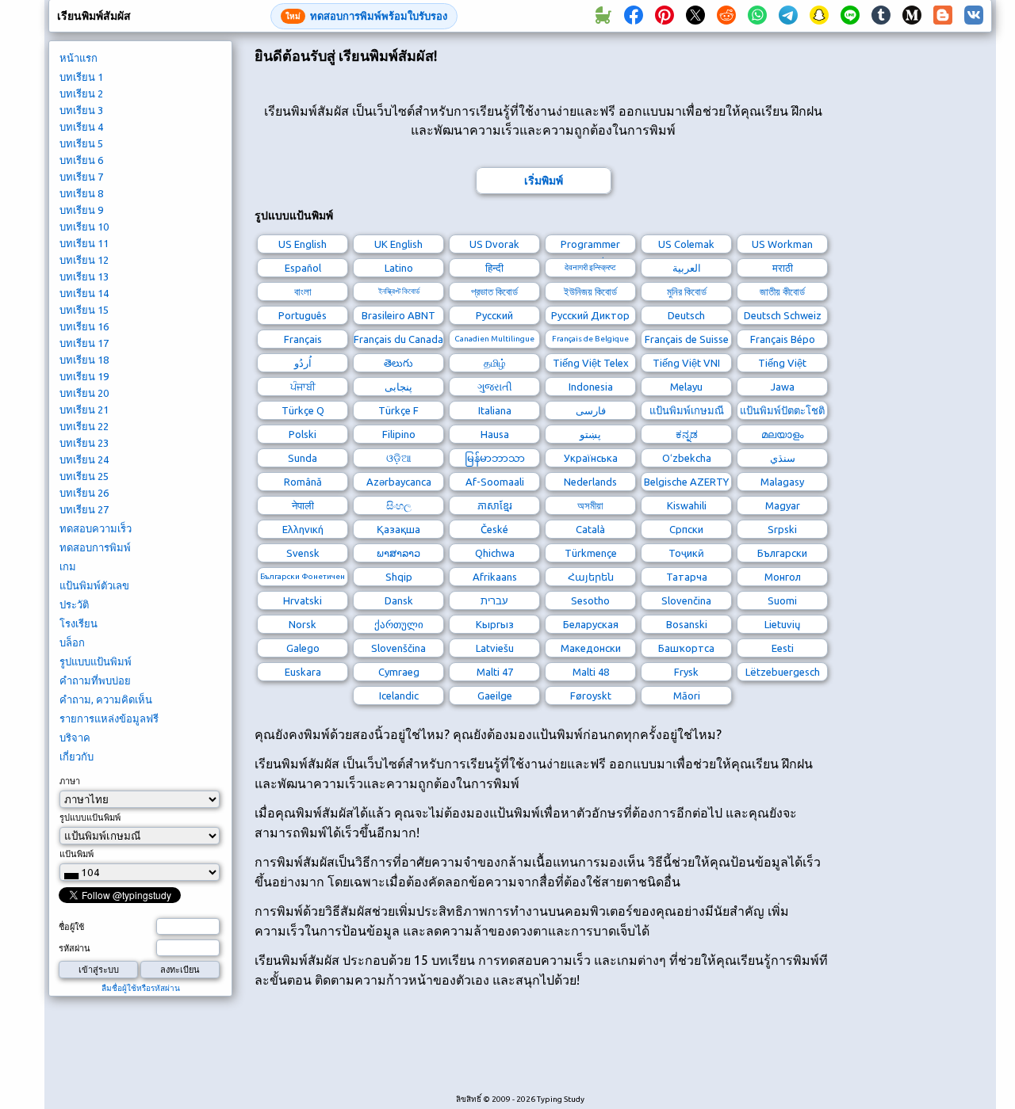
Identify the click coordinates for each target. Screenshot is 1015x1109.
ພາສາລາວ (398, 552)
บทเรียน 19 (84, 376)
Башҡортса (686, 648)
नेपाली (303, 505)
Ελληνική (303, 529)
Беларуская (591, 624)
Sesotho (590, 600)
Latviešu (495, 648)
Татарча (686, 576)
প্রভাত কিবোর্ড (494, 291)
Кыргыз (495, 624)
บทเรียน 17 (84, 343)
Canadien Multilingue (494, 338)
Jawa (783, 386)
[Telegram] (788, 16)
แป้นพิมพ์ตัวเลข (94, 585)
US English (302, 244)
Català (590, 529)
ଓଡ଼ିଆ (399, 457)
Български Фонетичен (302, 576)
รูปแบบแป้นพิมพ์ (95, 661)
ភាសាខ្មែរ (494, 505)
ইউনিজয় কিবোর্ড (590, 291)
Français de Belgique (590, 338)
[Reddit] (726, 16)
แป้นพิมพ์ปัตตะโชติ (782, 410)
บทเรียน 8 (81, 193)
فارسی (591, 410)
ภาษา (69, 781)
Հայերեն (591, 576)
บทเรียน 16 (84, 326)
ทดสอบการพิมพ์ (95, 547)
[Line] (850, 16)
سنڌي (782, 457)
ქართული (398, 624)
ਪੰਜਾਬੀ (303, 386)
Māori (686, 695)
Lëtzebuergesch (782, 671)
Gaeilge (494, 695)
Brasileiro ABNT (398, 315)
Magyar (782, 505)
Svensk (303, 552)
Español (303, 267)
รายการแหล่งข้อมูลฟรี (109, 718)
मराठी (782, 267)
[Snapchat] (819, 16)
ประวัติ (74, 604)
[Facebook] (633, 16)
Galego (303, 648)
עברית (494, 600)
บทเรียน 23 (84, 442)
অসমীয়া (590, 505)
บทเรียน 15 (84, 309)
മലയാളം (782, 434)
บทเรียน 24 (84, 459)
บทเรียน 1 (81, 76)
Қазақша (398, 529)
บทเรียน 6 (81, 160)
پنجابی (398, 386)
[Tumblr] (881, 16)
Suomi (782, 600)
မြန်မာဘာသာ (495, 457)
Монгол (782, 576)
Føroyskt (590, 695)
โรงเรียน (78, 623)
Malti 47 (495, 671)
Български (782, 552)
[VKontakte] (973, 16)
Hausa (495, 434)
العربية (686, 267)
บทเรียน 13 (84, 276)
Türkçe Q (303, 410)
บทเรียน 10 (84, 226)
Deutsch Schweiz (783, 315)
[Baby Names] (602, 16)
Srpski (782, 529)
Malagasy (782, 481)
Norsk (302, 624)
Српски (686, 529)
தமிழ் (495, 362)
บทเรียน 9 (81, 209)
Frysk (686, 671)
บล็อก (72, 642)
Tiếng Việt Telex (591, 362)
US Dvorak (494, 244)
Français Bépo (782, 339)
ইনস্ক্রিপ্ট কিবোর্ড (398, 291)
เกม (67, 566)
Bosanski (686, 624)
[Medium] (911, 16)
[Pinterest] (664, 16)
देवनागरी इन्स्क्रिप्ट (590, 267)
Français (303, 339)
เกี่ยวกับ (76, 756)
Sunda (302, 457)
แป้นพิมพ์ (76, 854)
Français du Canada (398, 339)
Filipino (399, 434)
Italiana (494, 410)
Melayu (686, 386)
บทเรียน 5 (81, 143)
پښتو (590, 434)
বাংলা (303, 291)
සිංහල (399, 505)
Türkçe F (398, 410)
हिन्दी (494, 267)
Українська (591, 457)
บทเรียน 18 (84, 359)
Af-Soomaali (494, 481)
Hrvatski (302, 600)
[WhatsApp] (757, 16)
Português (302, 315)
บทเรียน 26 (84, 492)
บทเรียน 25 (84, 476)
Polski (302, 434)
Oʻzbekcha (686, 457)
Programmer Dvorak (590, 245)
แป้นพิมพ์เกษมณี (686, 410)
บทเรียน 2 (81, 93)
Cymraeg (398, 671)
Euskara (303, 671)
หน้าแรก (78, 57)
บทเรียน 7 (81, 176)
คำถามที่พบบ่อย (95, 680)
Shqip (398, 576)
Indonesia (591, 386)
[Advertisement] (543, 1049)
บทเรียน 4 (81, 126)
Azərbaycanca (398, 481)
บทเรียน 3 (81, 110)
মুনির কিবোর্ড (687, 291)
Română (303, 481)
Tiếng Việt (782, 362)
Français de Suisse (687, 339)
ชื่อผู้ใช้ (71, 927)
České (494, 529)
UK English (398, 244)
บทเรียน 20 (84, 392)
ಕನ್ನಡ (687, 434)
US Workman (782, 244)
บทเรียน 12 (84, 259)
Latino (399, 267)
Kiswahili (687, 505)
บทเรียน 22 (84, 426)
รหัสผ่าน (74, 948)
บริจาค (74, 737)
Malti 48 (591, 671)
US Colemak (686, 244)
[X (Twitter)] (695, 16)
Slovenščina (398, 648)
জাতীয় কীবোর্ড (782, 291)
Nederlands (590, 481)
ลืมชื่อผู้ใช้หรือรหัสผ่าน (141, 988)
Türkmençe (591, 552)
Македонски (591, 648)
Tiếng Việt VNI (686, 362)
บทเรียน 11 (84, 243)
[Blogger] (942, 16)
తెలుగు (398, 362)
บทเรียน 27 (84, 509)
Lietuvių (782, 624)
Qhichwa (495, 552)
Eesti (783, 648)
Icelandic (399, 695)
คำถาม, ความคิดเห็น (105, 699)
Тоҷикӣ (686, 552)
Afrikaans (495, 576)
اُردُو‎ (303, 362)
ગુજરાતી (494, 386)
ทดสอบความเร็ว (95, 528)
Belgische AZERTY (686, 481)
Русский (494, 315)
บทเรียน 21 (84, 409)
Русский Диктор (590, 315)
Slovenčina (686, 600)
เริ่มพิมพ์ (543, 180)
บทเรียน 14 (84, 293)
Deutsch (686, 315)
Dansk (399, 600)
